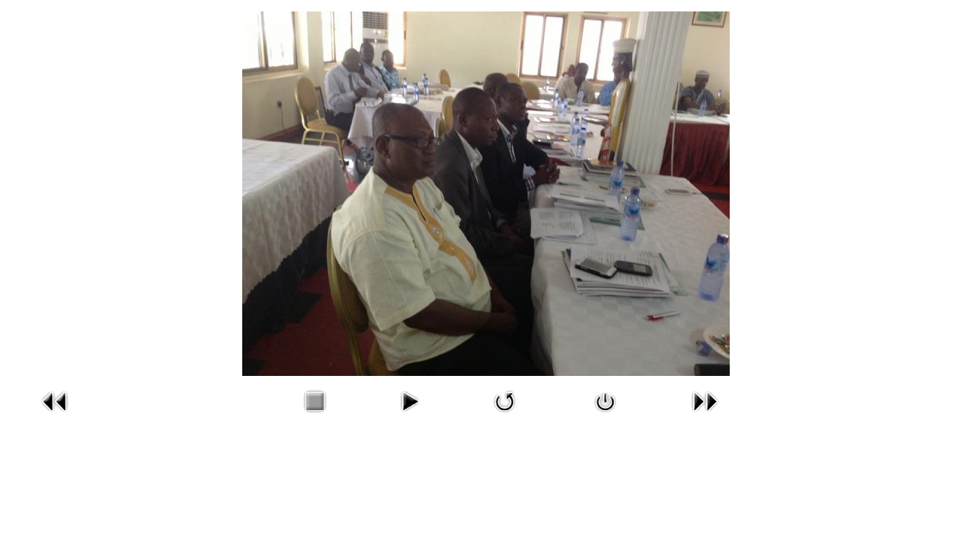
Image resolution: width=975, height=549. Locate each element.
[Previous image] (55, 415)
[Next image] (704, 415)
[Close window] (605, 415)
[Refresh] (505, 415)
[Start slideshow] (409, 415)
